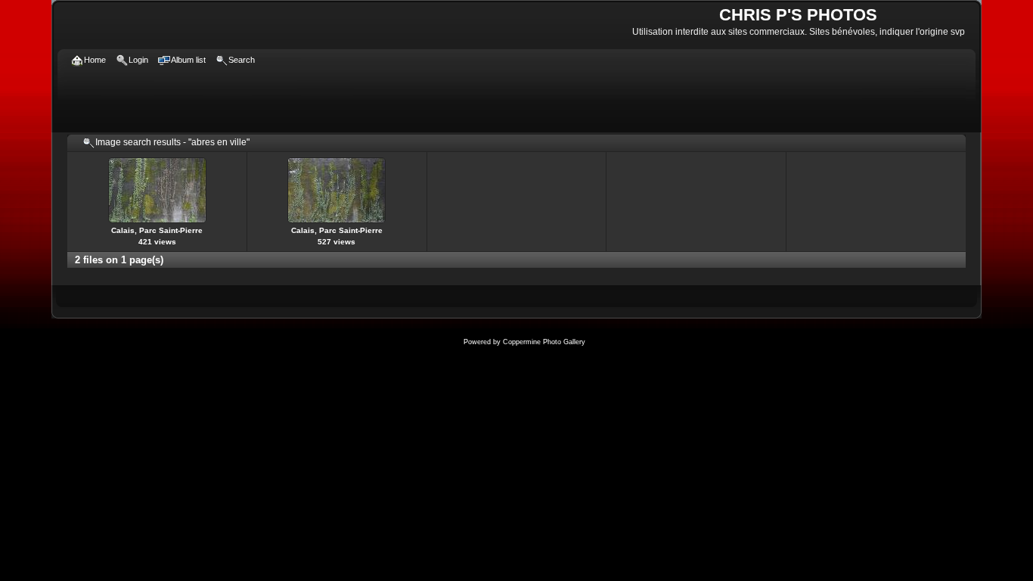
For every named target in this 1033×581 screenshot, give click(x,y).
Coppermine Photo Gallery (544, 342)
